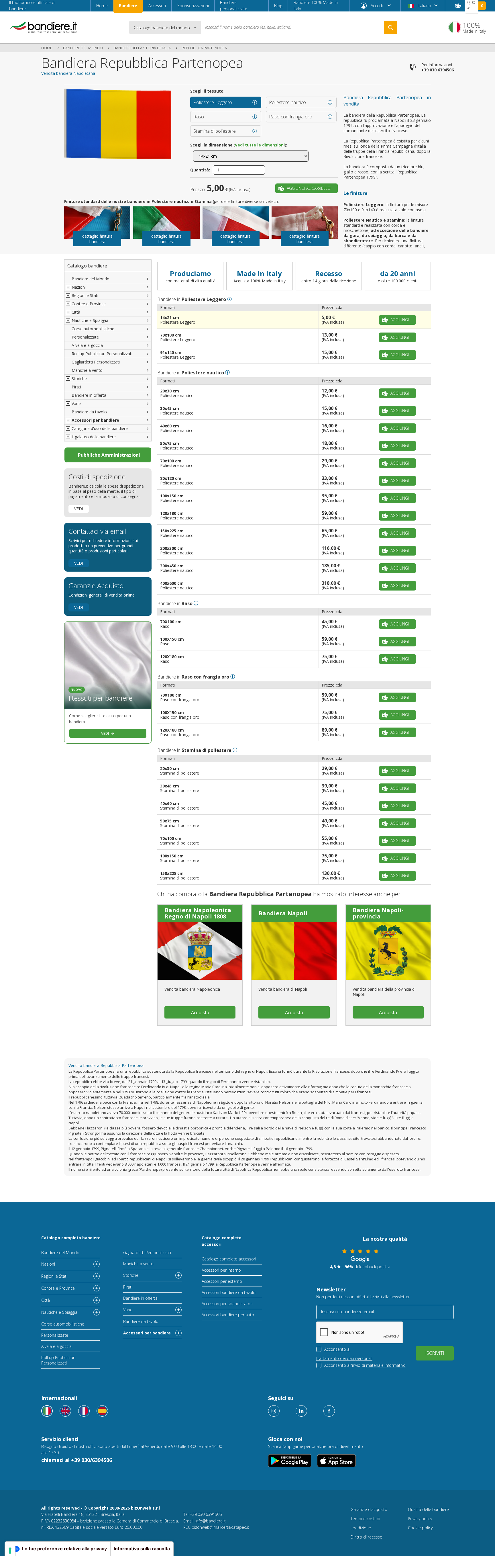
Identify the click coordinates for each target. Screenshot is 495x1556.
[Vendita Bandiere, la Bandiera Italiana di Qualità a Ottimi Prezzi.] (43, 27)
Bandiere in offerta (89, 395)
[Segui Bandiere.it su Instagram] (274, 1411)
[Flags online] (65, 1411)
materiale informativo (386, 1365)
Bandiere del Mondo (83, 47)
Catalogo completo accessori (221, 1241)
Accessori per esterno (222, 1281)
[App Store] (336, 1460)
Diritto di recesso (366, 1537)
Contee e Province (58, 1288)
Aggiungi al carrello (309, 188)
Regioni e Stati (54, 1276)
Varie (127, 1309)
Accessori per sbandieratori (227, 1303)
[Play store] (289, 1460)
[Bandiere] (47, 1411)
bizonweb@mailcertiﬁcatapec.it (220, 1527)
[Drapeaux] (84, 1411)
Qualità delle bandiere (428, 1509)
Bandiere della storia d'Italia (142, 47)
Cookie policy (420, 1527)
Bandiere (128, 5)
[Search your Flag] (390, 27)
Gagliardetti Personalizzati (96, 362)
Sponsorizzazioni (193, 5)
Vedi (78, 508)
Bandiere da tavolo (89, 412)
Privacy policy (420, 1518)
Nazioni (48, 1264)
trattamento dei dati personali (344, 1358)
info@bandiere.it (210, 1521)
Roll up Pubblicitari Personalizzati (102, 353)
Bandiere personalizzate (233, 5)
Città (45, 1300)
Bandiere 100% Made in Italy (316, 5)
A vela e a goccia (87, 345)
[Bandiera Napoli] (294, 951)
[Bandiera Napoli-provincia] (388, 951)
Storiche (130, 1275)
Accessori (157, 5)
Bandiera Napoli (282, 913)
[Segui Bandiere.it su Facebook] (329, 1411)
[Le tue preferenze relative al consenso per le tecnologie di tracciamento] (10, 1550)
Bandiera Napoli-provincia (378, 913)
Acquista (200, 1012)
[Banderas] (102, 1411)
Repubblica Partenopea (204, 47)
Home (102, 5)
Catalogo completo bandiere (71, 1237)
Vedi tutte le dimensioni (260, 145)
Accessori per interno (221, 1270)
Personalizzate (85, 337)
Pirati (76, 387)
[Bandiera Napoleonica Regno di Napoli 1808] (200, 951)
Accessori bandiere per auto (228, 1314)
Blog (278, 5)
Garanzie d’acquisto (369, 1509)
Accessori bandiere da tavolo (229, 1292)
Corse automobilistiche (93, 328)
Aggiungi (399, 319)
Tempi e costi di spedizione (365, 1523)
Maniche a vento (87, 370)
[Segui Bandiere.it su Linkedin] (301, 1411)
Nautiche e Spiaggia (59, 1312)
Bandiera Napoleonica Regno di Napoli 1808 (197, 913)
